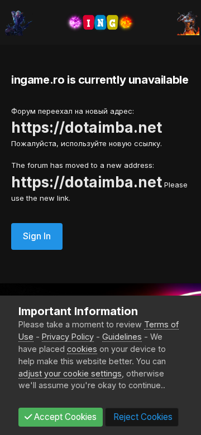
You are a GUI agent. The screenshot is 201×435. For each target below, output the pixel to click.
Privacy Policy (68, 336)
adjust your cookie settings (70, 373)
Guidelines (122, 336)
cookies (82, 349)
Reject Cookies (142, 417)
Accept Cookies (64, 417)
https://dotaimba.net (86, 127)
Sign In (37, 236)
